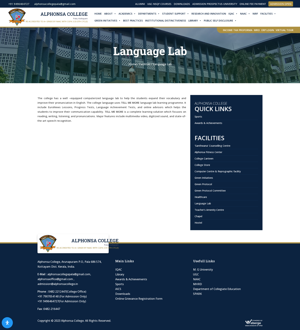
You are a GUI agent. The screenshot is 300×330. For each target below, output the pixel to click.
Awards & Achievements (208, 123)
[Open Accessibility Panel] (7, 322)
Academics (125, 13)
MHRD (197, 284)
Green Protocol (203, 184)
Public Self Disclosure (218, 20)
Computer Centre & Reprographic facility (218, 171)
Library (193, 20)
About (108, 13)
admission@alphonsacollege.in (58, 284)
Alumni (140, 4)
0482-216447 (51, 309)
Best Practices (133, 20)
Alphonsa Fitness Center (208, 152)
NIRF (255, 13)
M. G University (203, 269)
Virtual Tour (284, 30)
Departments (147, 13)
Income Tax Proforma (237, 30)
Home (98, 13)
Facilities (266, 13)
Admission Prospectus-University (214, 4)
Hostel (198, 222)
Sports (198, 116)
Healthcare (201, 197)
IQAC (231, 13)
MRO (257, 30)
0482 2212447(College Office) (67, 291)
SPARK (197, 294)
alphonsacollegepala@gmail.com (68, 274)
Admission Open (280, 4)
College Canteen (204, 158)
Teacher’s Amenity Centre (209, 209)
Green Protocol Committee (210, 190)
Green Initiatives (105, 20)
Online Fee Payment (253, 4)
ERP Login (267, 30)
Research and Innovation (208, 13)
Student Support (174, 13)
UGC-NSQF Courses (159, 4)
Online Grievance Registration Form (138, 299)
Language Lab (203, 203)
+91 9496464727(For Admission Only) (62, 301)
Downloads (182, 4)
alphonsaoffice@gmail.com (56, 279)
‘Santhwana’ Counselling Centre (212, 145)
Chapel (198, 216)
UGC (196, 274)
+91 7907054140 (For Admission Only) (62, 296)
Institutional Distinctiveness (165, 20)
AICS (118, 289)
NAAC (243, 13)
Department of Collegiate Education (217, 289)
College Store (202, 165)
